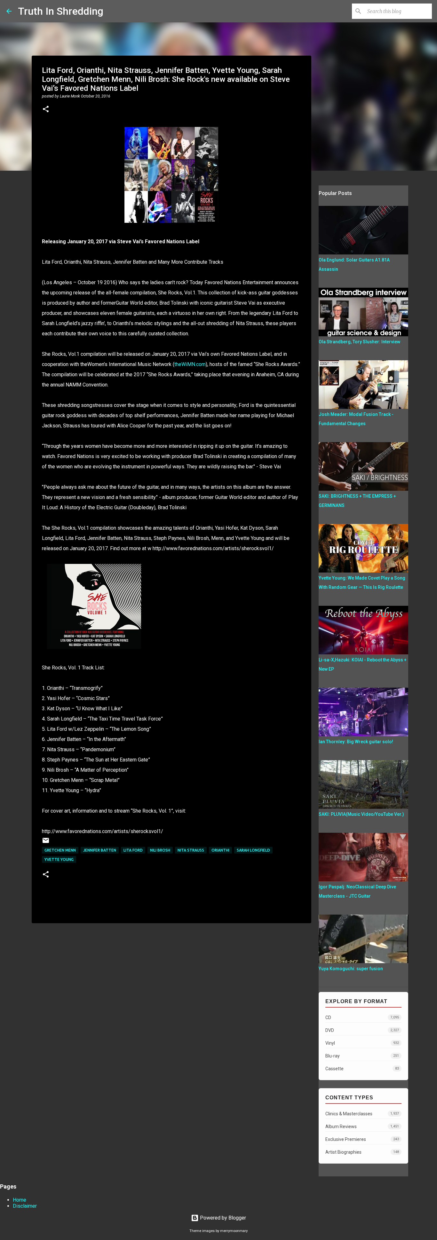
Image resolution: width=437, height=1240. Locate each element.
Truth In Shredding (60, 11)
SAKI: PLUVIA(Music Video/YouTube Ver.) (361, 814)
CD (362, 1017)
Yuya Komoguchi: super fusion (351, 968)
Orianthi (220, 850)
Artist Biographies (362, 1152)
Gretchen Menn (60, 850)
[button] (46, 109)
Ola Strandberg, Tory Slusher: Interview (359, 341)
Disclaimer (25, 1206)
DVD (362, 1030)
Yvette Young (59, 859)
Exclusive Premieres (362, 1139)
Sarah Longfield (253, 850)
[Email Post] (46, 843)
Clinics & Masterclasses (362, 1113)
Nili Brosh (160, 850)
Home (19, 1200)
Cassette (362, 1068)
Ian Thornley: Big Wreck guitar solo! (356, 741)
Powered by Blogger (222, 1218)
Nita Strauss (191, 850)
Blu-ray (362, 1055)
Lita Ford (133, 850)
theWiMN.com (190, 364)
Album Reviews (362, 1126)
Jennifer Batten (99, 850)
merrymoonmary (234, 1231)
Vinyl (362, 1043)
